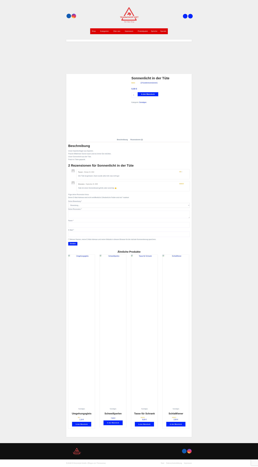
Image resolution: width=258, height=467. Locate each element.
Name (71, 220)
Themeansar (101, 463)
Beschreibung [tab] (122, 139)
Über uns (117, 31)
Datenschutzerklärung (174, 463)
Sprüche (154, 31)
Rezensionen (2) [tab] (136, 139)
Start (162, 463)
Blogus (90, 463)
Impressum (129, 31)
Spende (163, 31)
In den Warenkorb (148, 94)
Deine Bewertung (75, 201)
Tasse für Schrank (144, 413)
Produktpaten (143, 31)
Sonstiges (142, 102)
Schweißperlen (113, 413)
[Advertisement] (129, 58)
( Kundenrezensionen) (149, 83)
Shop (94, 31)
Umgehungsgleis (81, 413)
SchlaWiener (176, 413)
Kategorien (104, 31)
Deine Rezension (75, 209)
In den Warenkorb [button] (82, 424)
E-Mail (71, 230)
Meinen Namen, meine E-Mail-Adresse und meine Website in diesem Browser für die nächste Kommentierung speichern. (113, 239)
